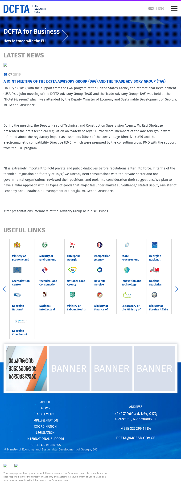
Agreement (45, 414)
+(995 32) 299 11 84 (135, 428)
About (45, 402)
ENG (161, 9)
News (45, 408)
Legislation (45, 433)
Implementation (45, 420)
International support (45, 439)
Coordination (45, 427)
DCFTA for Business (32, 31)
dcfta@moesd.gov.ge (135, 438)
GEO (151, 9)
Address (136, 407)
